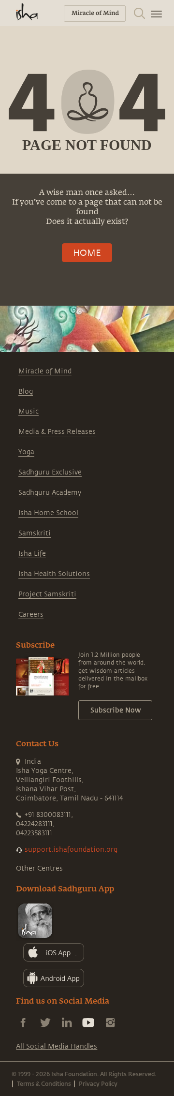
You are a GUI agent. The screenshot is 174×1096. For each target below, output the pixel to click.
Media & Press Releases (57, 431)
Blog (25, 391)
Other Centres (39, 868)
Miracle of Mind (45, 371)
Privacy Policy (98, 1083)
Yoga (26, 452)
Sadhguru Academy (49, 492)
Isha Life (32, 553)
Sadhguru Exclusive (50, 472)
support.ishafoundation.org (71, 849)
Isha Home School (48, 513)
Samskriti (34, 533)
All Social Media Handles (56, 1046)
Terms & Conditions (44, 1083)
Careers (31, 614)
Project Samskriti (47, 594)
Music (28, 411)
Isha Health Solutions (54, 574)
